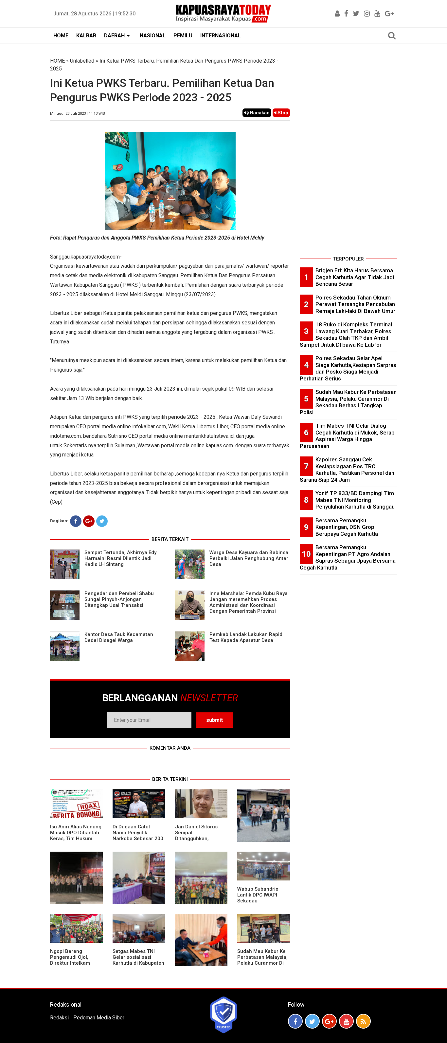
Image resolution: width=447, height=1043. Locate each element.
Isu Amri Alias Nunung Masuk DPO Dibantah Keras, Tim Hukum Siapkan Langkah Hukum (75, 838)
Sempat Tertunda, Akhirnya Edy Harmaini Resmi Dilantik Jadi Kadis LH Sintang (120, 558)
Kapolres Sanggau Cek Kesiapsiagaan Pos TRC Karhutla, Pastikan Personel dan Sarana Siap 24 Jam (347, 469)
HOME (60, 35)
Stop (282, 113)
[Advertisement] (348, 155)
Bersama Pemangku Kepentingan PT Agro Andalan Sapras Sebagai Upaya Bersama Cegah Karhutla (348, 557)
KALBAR (86, 35)
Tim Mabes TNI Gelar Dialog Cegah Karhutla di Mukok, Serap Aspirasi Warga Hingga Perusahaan (347, 435)
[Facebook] (75, 521)
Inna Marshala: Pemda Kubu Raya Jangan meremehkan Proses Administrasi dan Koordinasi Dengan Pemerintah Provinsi (248, 602)
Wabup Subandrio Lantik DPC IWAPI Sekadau (257, 895)
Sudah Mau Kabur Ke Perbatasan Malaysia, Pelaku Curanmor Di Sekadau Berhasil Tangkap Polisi (262, 963)
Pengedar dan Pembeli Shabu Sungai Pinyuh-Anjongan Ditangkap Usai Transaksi (119, 599)
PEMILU (182, 35)
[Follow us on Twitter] (312, 1021)
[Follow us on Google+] (329, 1021)
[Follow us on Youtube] (346, 1021)
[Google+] (89, 521)
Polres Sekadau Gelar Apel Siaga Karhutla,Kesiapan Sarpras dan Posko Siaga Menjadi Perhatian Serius (348, 368)
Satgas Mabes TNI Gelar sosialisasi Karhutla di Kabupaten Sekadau (138, 960)
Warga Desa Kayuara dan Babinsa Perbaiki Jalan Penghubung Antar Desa (248, 558)
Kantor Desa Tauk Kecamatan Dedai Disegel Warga (118, 637)
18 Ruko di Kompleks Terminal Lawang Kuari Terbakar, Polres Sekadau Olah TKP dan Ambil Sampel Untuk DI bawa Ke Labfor (346, 334)
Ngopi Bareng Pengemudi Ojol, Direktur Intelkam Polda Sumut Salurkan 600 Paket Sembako (75, 963)
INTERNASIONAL (220, 35)
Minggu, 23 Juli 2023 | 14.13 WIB (77, 113)
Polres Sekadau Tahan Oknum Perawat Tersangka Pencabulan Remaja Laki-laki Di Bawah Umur (355, 304)
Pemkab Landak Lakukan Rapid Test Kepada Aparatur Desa (245, 637)
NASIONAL (153, 35)
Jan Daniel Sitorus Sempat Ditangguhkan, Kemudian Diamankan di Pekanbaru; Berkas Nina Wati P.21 (200, 841)
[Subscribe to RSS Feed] (363, 1021)
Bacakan (259, 113)
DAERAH (114, 35)
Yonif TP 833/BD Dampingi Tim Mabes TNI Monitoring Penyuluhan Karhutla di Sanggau (355, 500)
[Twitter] (102, 521)
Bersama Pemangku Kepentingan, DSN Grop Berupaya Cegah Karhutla (346, 527)
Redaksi (59, 1017)
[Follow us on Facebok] (295, 1021)
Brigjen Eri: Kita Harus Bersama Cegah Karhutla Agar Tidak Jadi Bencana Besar (354, 277)
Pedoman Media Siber (98, 1017)
